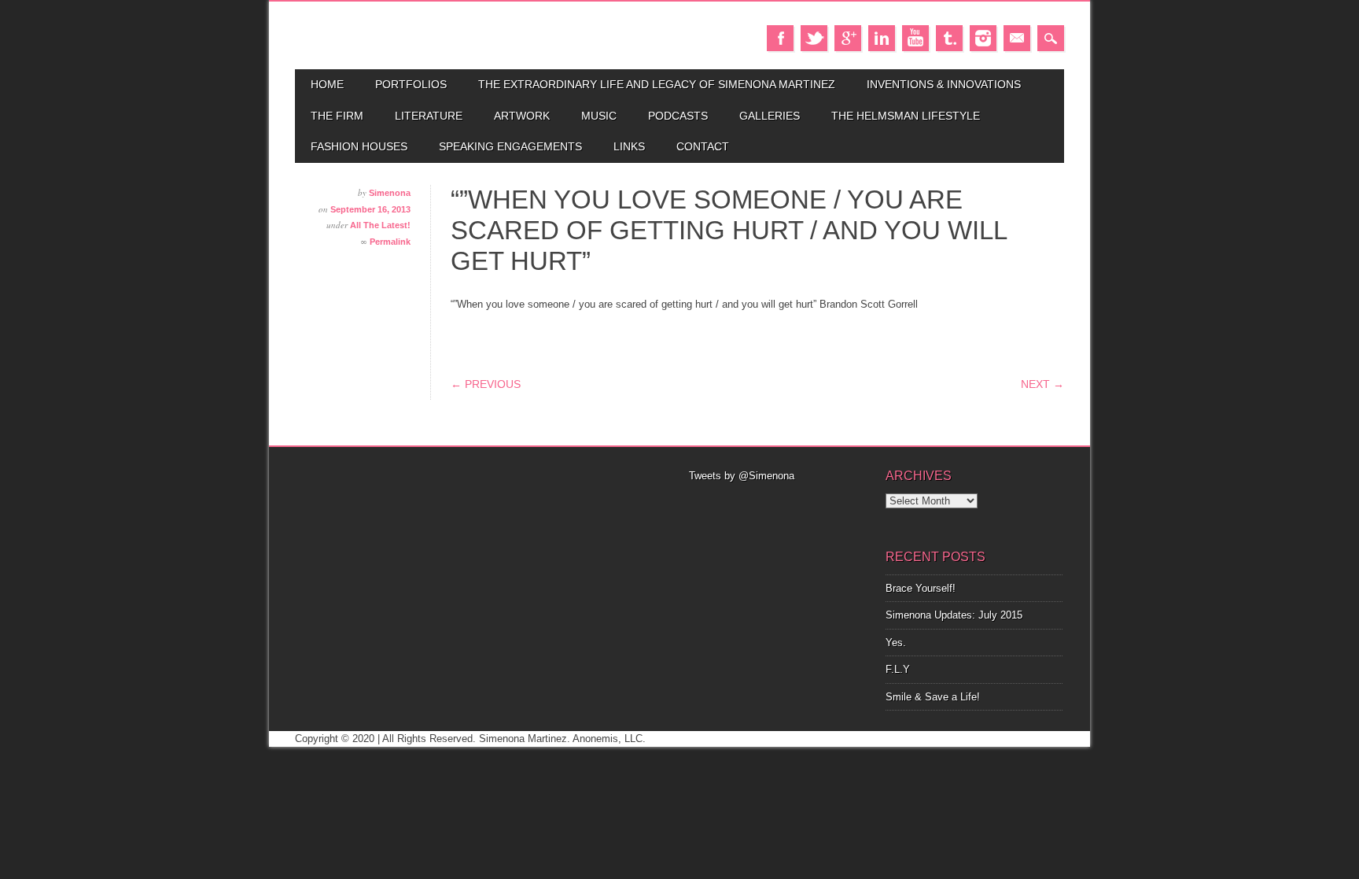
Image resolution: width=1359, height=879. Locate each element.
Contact (702, 146)
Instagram (983, 38)
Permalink (390, 241)
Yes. (896, 642)
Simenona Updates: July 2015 (954, 615)
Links (629, 146)
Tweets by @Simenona (741, 476)
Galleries (769, 115)
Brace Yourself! (921, 588)
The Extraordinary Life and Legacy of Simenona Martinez (656, 84)
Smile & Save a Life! (933, 697)
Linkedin (881, 38)
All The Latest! (380, 225)
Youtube (915, 38)
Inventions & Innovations (944, 84)
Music (599, 115)
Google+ (847, 38)
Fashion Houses (359, 146)
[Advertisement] (778, 503)
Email (1017, 38)
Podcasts (678, 115)
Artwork (522, 115)
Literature (428, 115)
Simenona (390, 193)
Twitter (814, 38)
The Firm (337, 115)
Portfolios (411, 84)
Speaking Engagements (510, 146)
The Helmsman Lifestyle (905, 115)
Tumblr (949, 38)
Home (327, 84)
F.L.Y (898, 669)
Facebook (780, 38)
